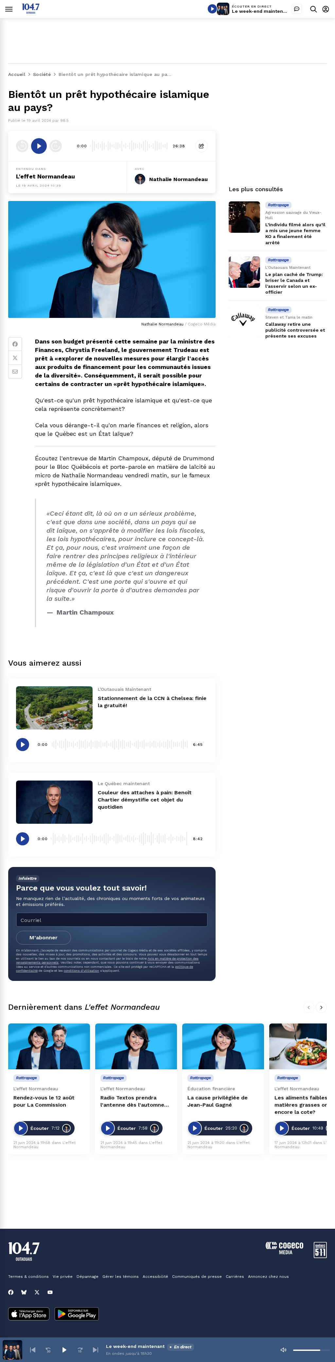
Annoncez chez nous (268, 1276)
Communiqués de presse (197, 1276)
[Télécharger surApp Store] (28, 1314)
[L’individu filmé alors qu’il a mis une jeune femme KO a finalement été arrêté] (244, 217)
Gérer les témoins (120, 1276)
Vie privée (63, 1276)
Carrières (235, 1276)
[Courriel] (15, 371)
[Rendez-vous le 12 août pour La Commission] (49, 1046)
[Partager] (201, 146)
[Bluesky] (23, 1292)
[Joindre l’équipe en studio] (297, 9)
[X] (37, 1292)
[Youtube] (50, 1292)
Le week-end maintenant (261, 11)
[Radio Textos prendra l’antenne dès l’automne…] (136, 1046)
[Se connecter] (326, 9)
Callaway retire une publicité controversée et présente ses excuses (295, 330)
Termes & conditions (28, 1276)
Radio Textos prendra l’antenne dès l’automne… (134, 1101)
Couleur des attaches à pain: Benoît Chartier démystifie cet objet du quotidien (145, 799)
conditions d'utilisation (81, 970)
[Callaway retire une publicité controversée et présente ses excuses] (244, 322)
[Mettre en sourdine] (283, 1349)
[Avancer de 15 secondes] (55, 146)
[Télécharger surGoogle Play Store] (77, 1314)
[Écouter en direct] (212, 9)
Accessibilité (155, 1276)
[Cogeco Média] (284, 1252)
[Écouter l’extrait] (39, 146)
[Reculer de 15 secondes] (22, 146)
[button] (32, 1349)
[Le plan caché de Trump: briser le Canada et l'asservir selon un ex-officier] (244, 272)
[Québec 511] (320, 1256)
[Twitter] (15, 358)
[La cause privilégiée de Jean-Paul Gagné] (223, 1046)
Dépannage (87, 1276)
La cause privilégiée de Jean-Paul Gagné (217, 1101)
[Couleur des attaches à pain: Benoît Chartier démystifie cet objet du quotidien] (54, 802)
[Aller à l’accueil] (31, 12)
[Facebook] (15, 344)
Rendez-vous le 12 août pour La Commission (44, 1101)
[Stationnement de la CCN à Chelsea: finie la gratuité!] (54, 707)
